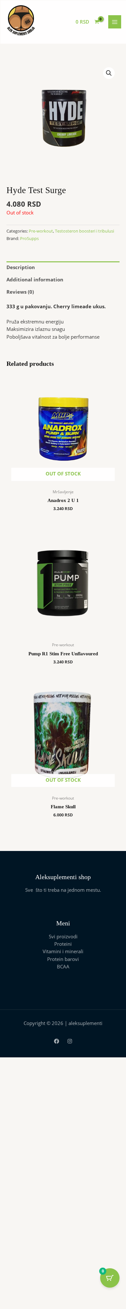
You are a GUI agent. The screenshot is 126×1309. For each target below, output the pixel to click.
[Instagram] (69, 1041)
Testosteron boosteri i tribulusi (84, 231)
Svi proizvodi (63, 936)
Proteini (63, 944)
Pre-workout (41, 231)
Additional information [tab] (34, 279)
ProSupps (29, 238)
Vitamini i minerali (63, 951)
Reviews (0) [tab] (20, 292)
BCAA (63, 966)
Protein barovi (63, 959)
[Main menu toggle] (114, 21)
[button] (109, 73)
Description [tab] (20, 267)
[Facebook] (56, 1041)
